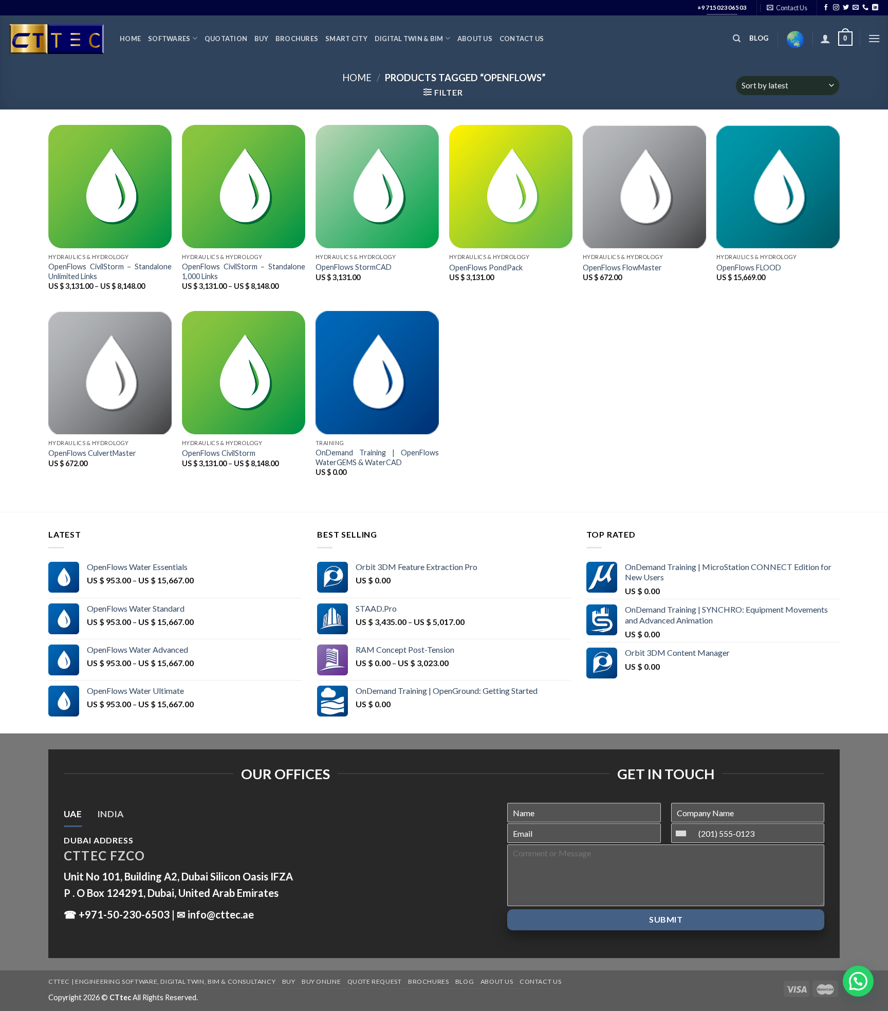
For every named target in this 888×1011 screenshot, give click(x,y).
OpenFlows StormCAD (354, 267)
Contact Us (521, 38)
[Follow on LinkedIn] (875, 7)
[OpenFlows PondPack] (510, 186)
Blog (464, 981)
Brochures (296, 38)
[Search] (737, 38)
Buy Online (321, 981)
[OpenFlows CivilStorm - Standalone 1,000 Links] (243, 186)
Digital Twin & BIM (409, 38)
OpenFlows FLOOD (748, 267)
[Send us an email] (856, 7)
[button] (858, 981)
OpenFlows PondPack (486, 267)
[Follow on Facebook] (826, 7)
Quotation (226, 38)
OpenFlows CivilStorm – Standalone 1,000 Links (243, 271)
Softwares (169, 38)
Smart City (346, 38)
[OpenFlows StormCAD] (377, 186)
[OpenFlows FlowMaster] (644, 186)
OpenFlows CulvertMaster (92, 453)
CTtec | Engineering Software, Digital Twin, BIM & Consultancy (161, 981)
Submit (665, 919)
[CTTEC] (56, 38)
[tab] (73, 814)
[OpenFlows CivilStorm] (243, 372)
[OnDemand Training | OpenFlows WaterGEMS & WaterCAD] (377, 372)
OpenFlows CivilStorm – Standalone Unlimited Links (110, 271)
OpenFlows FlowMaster (622, 267)
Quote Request (374, 981)
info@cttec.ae (221, 914)
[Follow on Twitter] (846, 7)
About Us (474, 38)
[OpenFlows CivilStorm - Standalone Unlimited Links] (110, 186)
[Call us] (865, 7)
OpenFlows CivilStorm (218, 453)
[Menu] (874, 38)
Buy (261, 38)
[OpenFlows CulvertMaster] (110, 372)
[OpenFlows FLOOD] (778, 186)
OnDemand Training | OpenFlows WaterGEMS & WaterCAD (377, 457)
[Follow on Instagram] (836, 7)
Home (130, 38)
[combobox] (683, 833)
